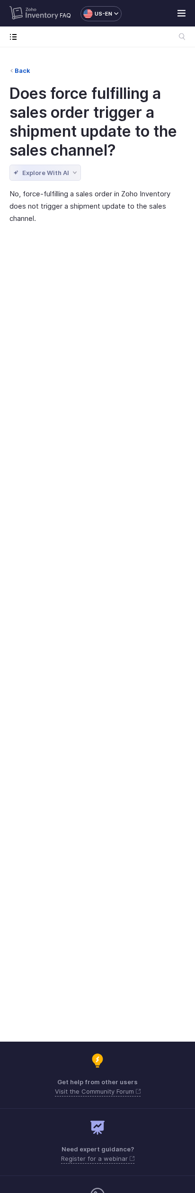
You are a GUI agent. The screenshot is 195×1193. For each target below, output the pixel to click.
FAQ (65, 15)
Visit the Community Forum (95, 1091)
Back (22, 70)
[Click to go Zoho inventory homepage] (33, 13)
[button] (96, 13)
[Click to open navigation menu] (15, 36)
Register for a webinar (95, 1158)
